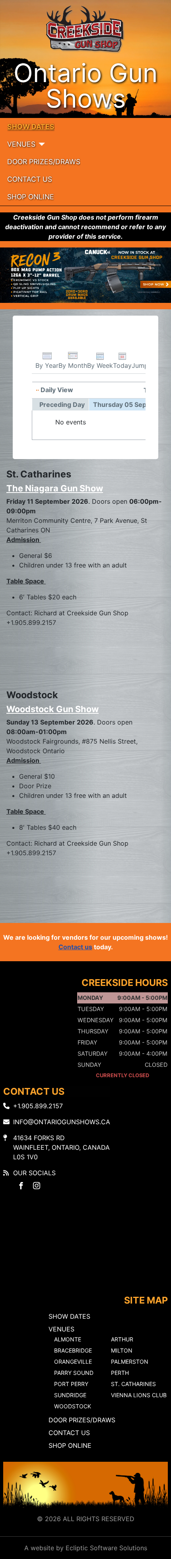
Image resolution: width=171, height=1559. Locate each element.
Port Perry (71, 1383)
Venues (21, 144)
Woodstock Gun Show (52, 709)
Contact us (75, 947)
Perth (120, 1372)
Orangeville (73, 1361)
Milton (121, 1350)
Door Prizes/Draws (43, 161)
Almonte (67, 1339)
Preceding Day (62, 404)
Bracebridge (73, 1350)
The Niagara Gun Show (54, 488)
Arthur (122, 1339)
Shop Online (30, 196)
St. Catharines (133, 1383)
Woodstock (72, 1406)
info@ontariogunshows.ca (61, 1122)
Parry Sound (73, 1372)
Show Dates (30, 126)
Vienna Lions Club (139, 1395)
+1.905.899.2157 (38, 1106)
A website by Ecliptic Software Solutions (85, 1548)
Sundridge (70, 1395)
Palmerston (129, 1361)
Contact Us (29, 179)
